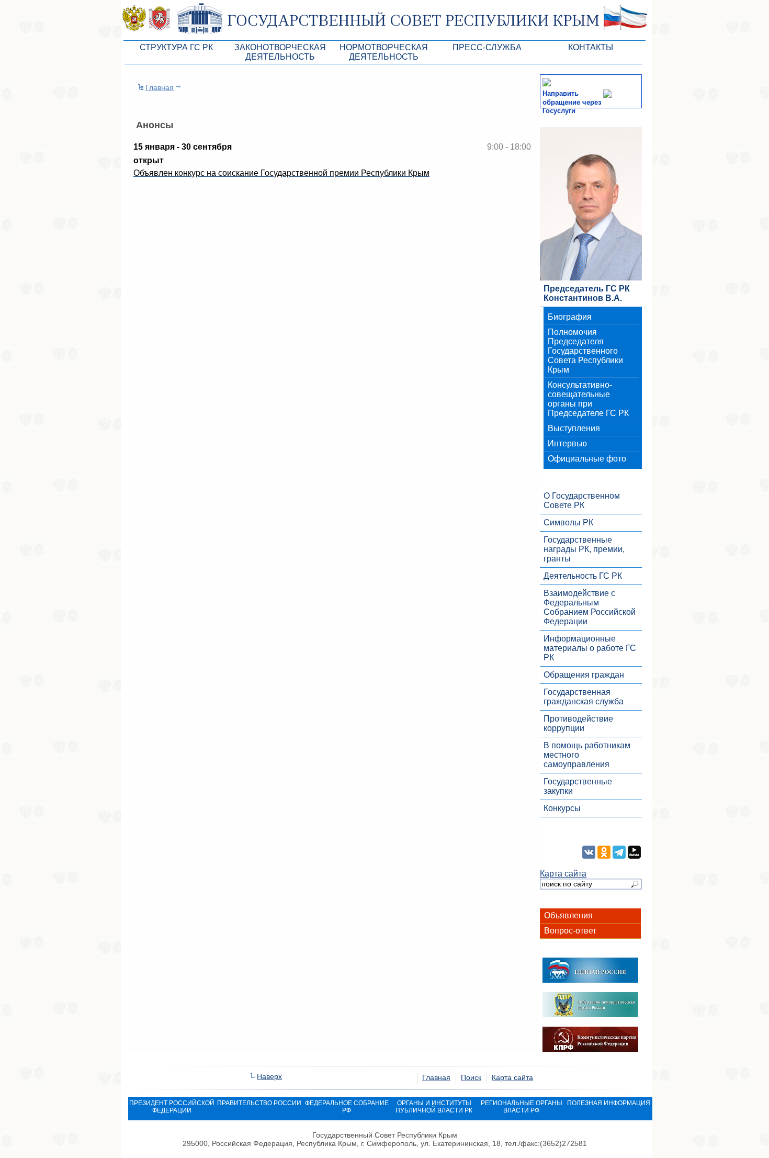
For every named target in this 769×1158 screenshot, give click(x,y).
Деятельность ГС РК (583, 575)
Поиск (471, 1077)
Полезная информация (608, 1103)
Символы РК (568, 522)
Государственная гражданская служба (584, 697)
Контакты (590, 47)
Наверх (269, 1076)
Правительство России (259, 1103)
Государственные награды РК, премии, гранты (584, 549)
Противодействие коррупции (578, 723)
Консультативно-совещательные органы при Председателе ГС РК (588, 399)
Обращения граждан (584, 674)
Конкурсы (562, 808)
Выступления (574, 428)
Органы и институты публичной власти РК (433, 1106)
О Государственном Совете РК (582, 500)
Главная (159, 87)
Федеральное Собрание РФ (347, 1106)
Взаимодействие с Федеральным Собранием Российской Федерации (590, 607)
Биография (570, 316)
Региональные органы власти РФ (521, 1106)
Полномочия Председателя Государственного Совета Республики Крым (585, 351)
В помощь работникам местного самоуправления (587, 755)
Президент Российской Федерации (171, 1106)
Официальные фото (587, 458)
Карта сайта (563, 873)
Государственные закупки (578, 786)
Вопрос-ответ (570, 930)
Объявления (568, 915)
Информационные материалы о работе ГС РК (590, 648)
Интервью (567, 443)
